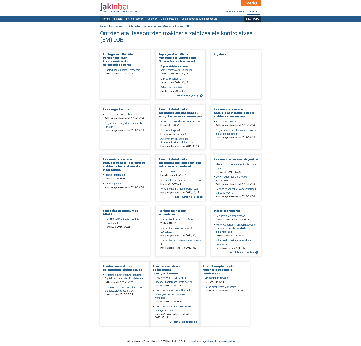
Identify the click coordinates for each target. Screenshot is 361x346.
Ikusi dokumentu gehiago (186, 95)
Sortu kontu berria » (235, 12)
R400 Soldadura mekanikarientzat (179, 188)
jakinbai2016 (110, 227)
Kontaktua (195, 341)
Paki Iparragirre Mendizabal (117, 118)
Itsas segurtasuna (116, 109)
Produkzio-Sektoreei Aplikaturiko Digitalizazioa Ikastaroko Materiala (124, 276)
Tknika (163, 223)
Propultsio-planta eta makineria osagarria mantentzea (218, 270)
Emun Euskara (166, 175)
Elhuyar (163, 125)
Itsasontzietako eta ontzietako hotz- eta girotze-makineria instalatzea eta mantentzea (124, 165)
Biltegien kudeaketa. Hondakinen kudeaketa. (234, 242)
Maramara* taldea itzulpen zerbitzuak (172, 314)
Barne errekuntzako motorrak (221, 286)
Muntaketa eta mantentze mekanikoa (181, 180)
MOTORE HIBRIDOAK (216, 278)
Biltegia (118, 18)
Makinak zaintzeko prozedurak (172, 212)
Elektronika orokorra (227, 121)
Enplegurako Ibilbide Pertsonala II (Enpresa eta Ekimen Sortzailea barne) (177, 58)
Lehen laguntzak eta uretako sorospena (231, 178)
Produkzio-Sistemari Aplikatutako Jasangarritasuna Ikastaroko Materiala (173, 294)
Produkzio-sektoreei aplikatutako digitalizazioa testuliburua (123, 289)
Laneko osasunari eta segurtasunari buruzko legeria (236, 190)
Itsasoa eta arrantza (117, 26)
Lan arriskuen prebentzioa (230, 215)
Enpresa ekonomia (170, 78)
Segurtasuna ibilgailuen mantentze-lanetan (125, 125)
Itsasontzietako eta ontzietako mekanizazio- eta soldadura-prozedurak (179, 163)
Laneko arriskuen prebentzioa (121, 114)
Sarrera (106, 18)
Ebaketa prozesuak (171, 171)
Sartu (254, 11)
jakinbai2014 (221, 172)
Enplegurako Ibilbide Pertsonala (122, 69)
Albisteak (152, 18)
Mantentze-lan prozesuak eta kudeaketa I (176, 230)
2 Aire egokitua (113, 183)
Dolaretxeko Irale (224, 248)
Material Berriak (134, 18)
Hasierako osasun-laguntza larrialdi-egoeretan (236, 166)
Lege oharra (207, 341)
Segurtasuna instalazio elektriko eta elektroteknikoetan (236, 132)
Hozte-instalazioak (115, 174)
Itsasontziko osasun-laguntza (236, 159)
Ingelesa (220, 54)
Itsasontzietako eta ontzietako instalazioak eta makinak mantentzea (234, 113)
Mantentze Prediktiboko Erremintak (180, 219)
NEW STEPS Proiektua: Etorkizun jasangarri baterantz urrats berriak (173, 280)
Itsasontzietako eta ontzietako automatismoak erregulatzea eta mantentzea (180, 113)
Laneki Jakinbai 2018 (225, 220)
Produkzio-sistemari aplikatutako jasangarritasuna (167, 270)
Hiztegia (252, 18)
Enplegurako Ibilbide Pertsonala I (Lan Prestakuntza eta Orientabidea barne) (118, 60)
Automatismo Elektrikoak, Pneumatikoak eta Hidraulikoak (177, 140)
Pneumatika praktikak (172, 130)
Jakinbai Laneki (112, 74)
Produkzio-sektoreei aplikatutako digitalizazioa (122, 268)
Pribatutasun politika (225, 341)
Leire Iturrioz (166, 134)
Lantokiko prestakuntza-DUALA (121, 212)
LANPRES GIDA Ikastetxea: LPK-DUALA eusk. (122, 221)
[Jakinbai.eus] (180, 7)
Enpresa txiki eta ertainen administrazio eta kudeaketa (176, 68)
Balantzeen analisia (171, 87)
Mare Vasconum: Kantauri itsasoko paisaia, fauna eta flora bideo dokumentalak (235, 228)
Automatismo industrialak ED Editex (180, 121)
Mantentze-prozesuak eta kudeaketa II (181, 242)
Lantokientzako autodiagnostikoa (199, 18)
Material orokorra (227, 211)
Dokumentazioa (169, 18)
